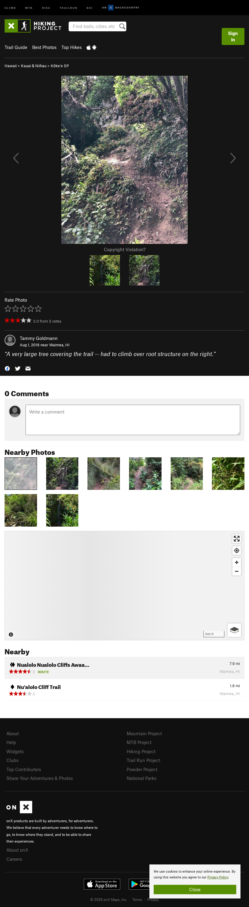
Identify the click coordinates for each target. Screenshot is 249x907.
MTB (29, 7)
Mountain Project (144, 733)
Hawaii (11, 65)
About (12, 733)
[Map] (124, 585)
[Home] (36, 26)
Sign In (233, 36)
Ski (90, 7)
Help (11, 742)
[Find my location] (236, 550)
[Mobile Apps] (91, 47)
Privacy (153, 899)
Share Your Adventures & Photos (39, 778)
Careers (14, 859)
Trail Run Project (143, 760)
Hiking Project (141, 751)
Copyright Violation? (124, 249)
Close (195, 889)
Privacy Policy (217, 877)
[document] (195, 881)
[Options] (234, 630)
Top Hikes (71, 47)
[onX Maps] (19, 811)
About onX (17, 850)
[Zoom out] (236, 571)
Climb (10, 7)
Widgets (15, 751)
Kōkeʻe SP (60, 65)
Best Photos (44, 47)
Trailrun (68, 7)
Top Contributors (23, 769)
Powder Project (142, 769)
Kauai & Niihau (33, 65)
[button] (7, 368)
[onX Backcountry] (120, 8)
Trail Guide (16, 47)
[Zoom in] (236, 562)
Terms (137, 899)
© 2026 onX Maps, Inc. (108, 899)
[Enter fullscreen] (236, 538)
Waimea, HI (59, 344)
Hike (46, 7)
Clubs (12, 760)
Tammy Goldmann (39, 338)
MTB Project (139, 742)
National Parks (141, 778)
